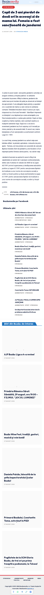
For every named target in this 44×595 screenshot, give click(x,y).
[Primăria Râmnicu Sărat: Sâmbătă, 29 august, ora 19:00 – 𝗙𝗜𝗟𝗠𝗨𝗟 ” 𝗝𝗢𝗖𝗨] (8, 237)
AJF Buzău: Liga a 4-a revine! (26, 224)
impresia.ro (30, 588)
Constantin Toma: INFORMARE (27, 290)
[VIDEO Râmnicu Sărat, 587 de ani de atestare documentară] (8, 215)
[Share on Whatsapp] (18, 592)
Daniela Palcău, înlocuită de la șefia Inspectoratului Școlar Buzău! (26, 258)
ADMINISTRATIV (19, 218)
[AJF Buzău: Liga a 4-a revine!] (8, 227)
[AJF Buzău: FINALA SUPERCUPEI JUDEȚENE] (8, 302)
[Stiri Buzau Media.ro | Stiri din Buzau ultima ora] (10, 2)
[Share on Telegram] (22, 592)
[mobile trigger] (40, 2)
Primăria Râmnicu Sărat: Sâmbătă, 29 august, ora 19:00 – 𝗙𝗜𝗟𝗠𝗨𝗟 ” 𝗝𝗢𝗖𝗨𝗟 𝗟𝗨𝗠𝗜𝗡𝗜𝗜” (27, 236)
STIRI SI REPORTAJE (21, 220)
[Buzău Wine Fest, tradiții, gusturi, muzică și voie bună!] (8, 249)
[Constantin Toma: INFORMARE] (8, 293)
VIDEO (29, 220)
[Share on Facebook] (13, 592)
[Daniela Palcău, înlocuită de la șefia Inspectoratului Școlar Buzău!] (8, 259)
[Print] (30, 592)
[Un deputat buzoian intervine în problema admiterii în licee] (8, 312)
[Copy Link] (26, 592)
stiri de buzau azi (25, 192)
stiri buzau (14, 192)
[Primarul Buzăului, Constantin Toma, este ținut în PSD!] (8, 271)
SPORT (27, 227)
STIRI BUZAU (8, 7)
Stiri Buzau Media (22, 31)
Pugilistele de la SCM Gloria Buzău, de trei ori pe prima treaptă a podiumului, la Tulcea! (27, 280)
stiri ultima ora (21, 194)
